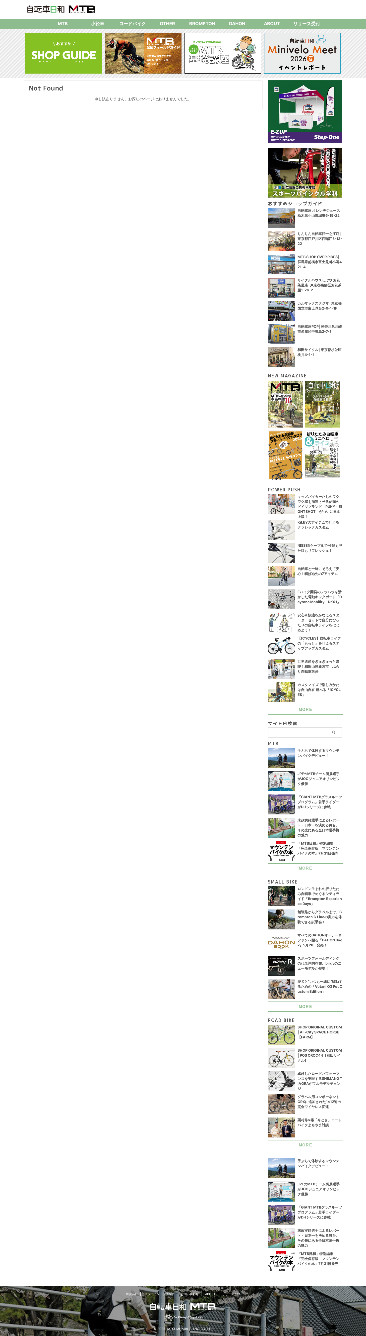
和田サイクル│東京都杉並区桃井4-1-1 (320, 352)
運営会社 (132, 1294)
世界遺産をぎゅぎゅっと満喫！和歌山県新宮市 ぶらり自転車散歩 (318, 666)
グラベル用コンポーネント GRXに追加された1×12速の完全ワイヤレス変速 (319, 1102)
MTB (63, 23)
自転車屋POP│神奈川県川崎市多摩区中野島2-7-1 (320, 329)
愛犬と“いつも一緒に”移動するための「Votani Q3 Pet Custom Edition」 (320, 986)
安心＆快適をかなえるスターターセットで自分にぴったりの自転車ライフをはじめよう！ (318, 622)
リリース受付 (306, 23)
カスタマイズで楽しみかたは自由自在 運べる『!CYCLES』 (319, 689)
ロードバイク (132, 23)
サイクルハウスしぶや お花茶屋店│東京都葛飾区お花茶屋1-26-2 (320, 285)
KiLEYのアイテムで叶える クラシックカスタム (318, 524)
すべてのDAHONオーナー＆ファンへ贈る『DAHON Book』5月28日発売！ (320, 940)
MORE (305, 709)
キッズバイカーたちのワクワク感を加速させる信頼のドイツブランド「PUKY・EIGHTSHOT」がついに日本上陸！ (320, 506)
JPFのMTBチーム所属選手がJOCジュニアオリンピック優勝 (319, 779)
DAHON (237, 23)
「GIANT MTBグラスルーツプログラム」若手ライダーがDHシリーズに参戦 (320, 802)
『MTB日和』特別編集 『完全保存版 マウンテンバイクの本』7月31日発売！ (320, 848)
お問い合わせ (190, 1294)
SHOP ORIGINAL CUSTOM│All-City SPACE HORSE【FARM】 (320, 1032)
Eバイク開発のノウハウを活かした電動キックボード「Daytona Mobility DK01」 (320, 597)
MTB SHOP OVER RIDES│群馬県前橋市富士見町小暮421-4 (320, 262)
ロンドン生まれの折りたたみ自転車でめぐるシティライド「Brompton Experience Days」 (320, 896)
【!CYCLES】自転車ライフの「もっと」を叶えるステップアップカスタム (319, 643)
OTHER (167, 23)
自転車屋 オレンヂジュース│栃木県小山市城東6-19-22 (320, 213)
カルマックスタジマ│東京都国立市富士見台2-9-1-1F (320, 305)
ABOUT (272, 23)
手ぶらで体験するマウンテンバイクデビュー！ (318, 753)
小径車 (97, 23)
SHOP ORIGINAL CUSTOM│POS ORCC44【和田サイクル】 (320, 1055)
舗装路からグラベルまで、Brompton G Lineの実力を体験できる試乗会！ (320, 917)
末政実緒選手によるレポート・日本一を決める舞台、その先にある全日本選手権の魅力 (318, 827)
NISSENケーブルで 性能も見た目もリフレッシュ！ (320, 548)
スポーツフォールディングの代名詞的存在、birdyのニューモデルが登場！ (319, 963)
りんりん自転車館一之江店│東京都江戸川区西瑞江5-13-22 (320, 238)
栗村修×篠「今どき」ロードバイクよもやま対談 (320, 1122)
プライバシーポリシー (159, 1294)
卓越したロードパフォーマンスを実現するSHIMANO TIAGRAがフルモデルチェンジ (320, 1081)
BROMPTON (202, 23)
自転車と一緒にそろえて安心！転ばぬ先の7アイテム (318, 571)
